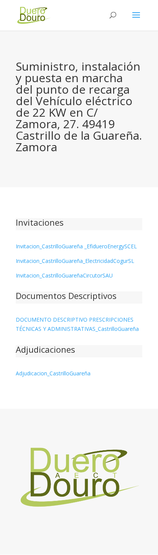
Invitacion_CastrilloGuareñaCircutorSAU (64, 275)
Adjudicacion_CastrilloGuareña (53, 373)
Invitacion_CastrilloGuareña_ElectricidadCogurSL (75, 260)
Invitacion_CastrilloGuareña (49, 246)
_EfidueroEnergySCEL (110, 246)
